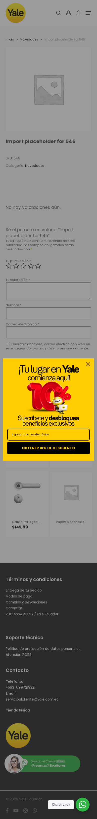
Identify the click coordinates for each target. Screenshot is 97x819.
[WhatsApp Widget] (83, 805)
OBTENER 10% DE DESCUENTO (48, 448)
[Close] (88, 364)
